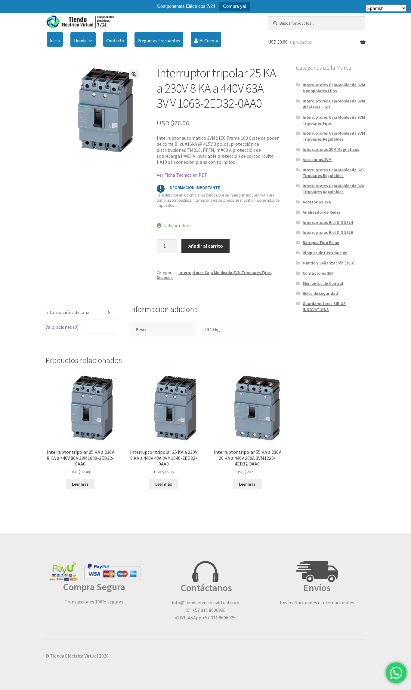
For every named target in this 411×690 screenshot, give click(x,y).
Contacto (115, 41)
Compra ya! (234, 6)
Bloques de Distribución (325, 252)
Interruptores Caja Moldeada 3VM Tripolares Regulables (334, 136)
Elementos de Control (323, 283)
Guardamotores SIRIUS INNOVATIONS (324, 306)
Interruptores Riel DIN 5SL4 (328, 222)
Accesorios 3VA (317, 202)
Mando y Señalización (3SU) (329, 263)
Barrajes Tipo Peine (321, 242)
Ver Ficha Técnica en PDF (182, 175)
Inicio (55, 41)
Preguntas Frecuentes (159, 41)
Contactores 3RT (318, 273)
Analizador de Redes (322, 212)
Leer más (80, 484)
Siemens (165, 277)
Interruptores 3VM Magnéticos (331, 149)
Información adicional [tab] (68, 312)
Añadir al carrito (205, 246)
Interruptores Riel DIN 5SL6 (328, 232)
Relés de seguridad (320, 293)
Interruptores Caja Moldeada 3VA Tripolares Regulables (333, 188)
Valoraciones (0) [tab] (62, 327)
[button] (134, 74)
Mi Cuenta (208, 41)
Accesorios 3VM (317, 159)
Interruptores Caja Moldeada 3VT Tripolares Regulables (334, 173)
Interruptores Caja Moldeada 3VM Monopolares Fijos (334, 87)
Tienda (79, 41)
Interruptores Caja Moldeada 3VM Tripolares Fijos (224, 272)
